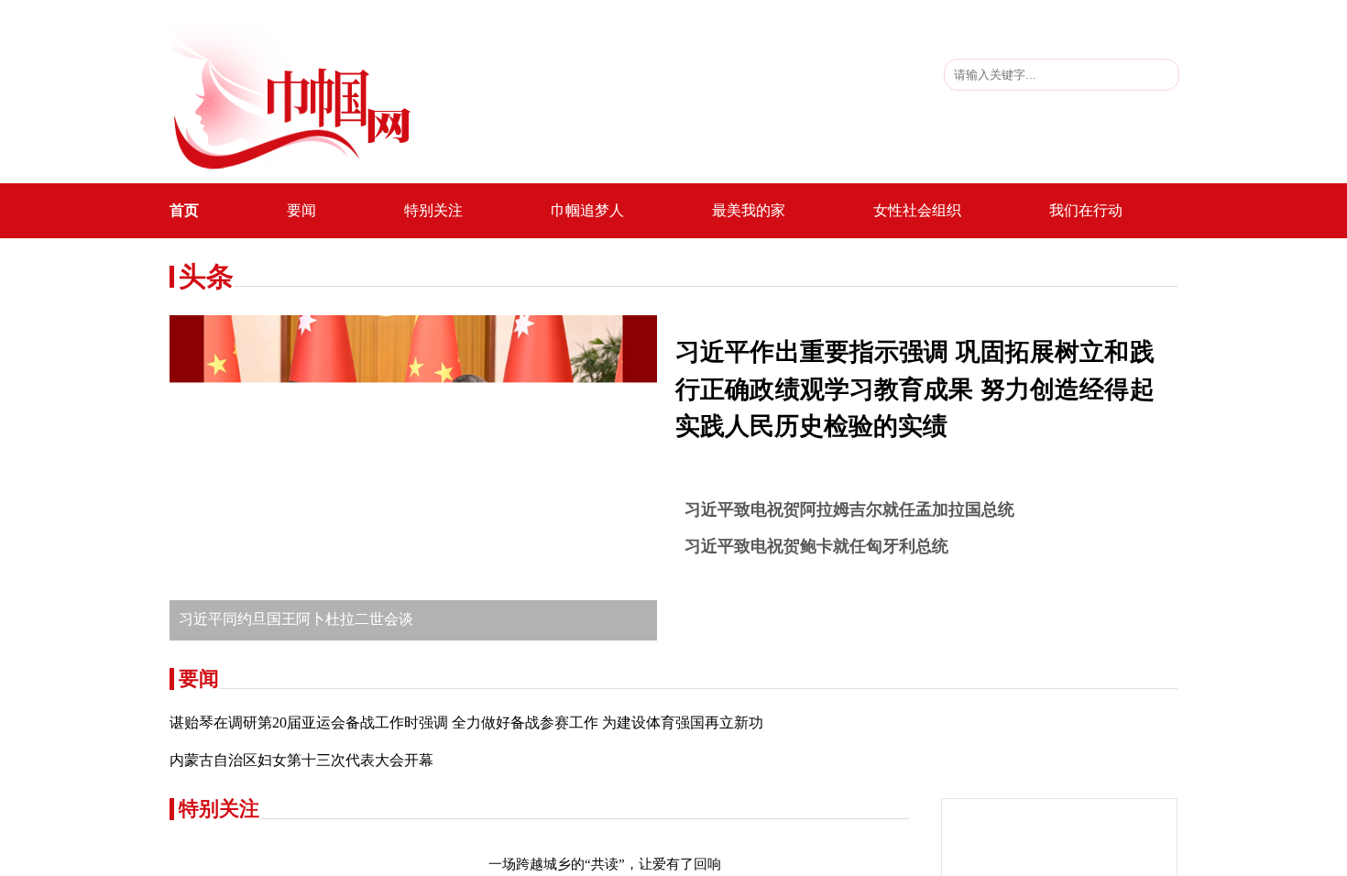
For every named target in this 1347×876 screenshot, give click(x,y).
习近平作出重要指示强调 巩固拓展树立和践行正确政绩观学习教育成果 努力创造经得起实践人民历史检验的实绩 (915, 389)
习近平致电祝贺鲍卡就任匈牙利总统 (816, 546)
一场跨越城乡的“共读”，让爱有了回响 (604, 864)
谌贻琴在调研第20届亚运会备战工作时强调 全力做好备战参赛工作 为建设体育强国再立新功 (466, 722)
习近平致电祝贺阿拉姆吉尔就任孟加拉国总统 (849, 509)
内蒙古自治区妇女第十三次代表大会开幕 (301, 760)
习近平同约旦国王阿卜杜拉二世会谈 (296, 619)
